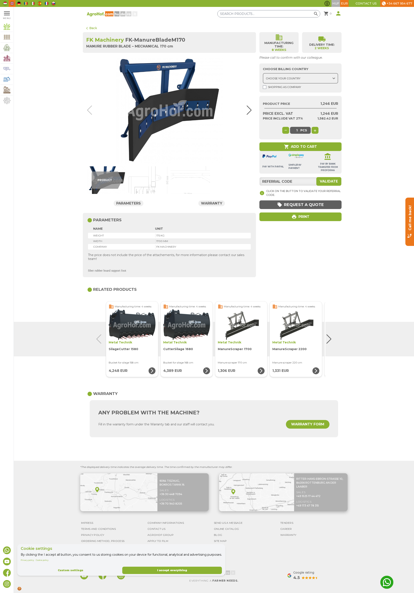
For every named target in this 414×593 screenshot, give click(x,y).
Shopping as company (284, 87)
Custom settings (70, 570)
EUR (344, 3)
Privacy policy (27, 560)
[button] (247, 110)
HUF (335, 3)
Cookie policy (42, 560)
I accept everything (172, 570)
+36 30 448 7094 (171, 494)
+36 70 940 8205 (171, 503)
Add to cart (300, 146)
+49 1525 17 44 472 (308, 496)
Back (91, 28)
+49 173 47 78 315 (307, 505)
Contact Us (366, 3)
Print (300, 216)
